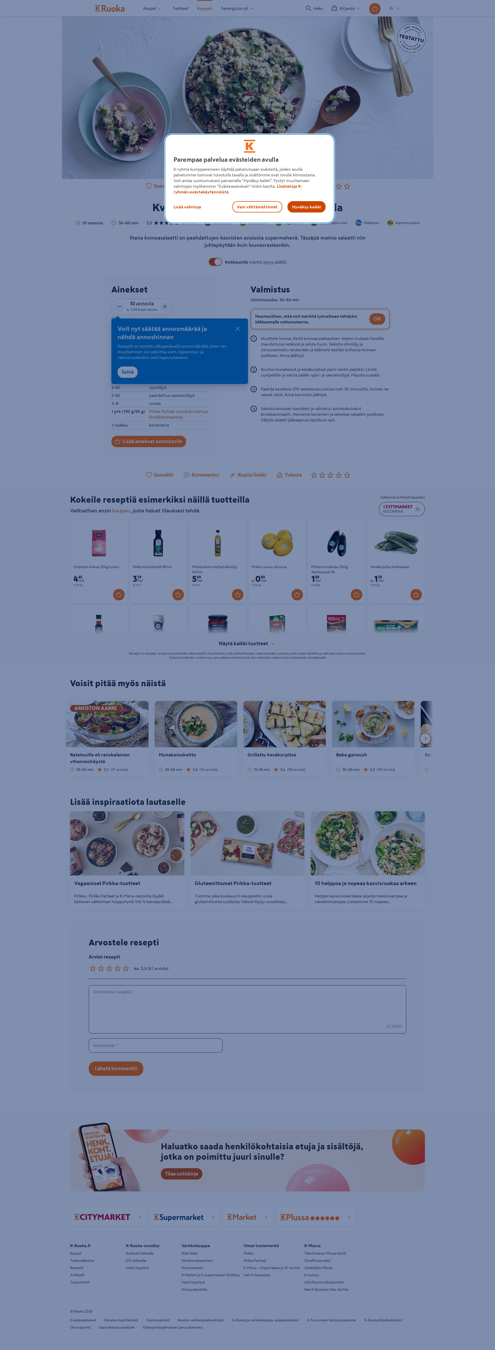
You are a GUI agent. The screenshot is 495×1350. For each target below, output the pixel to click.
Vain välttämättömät (257, 207)
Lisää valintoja (187, 207)
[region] (249, 178)
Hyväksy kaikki (306, 207)
